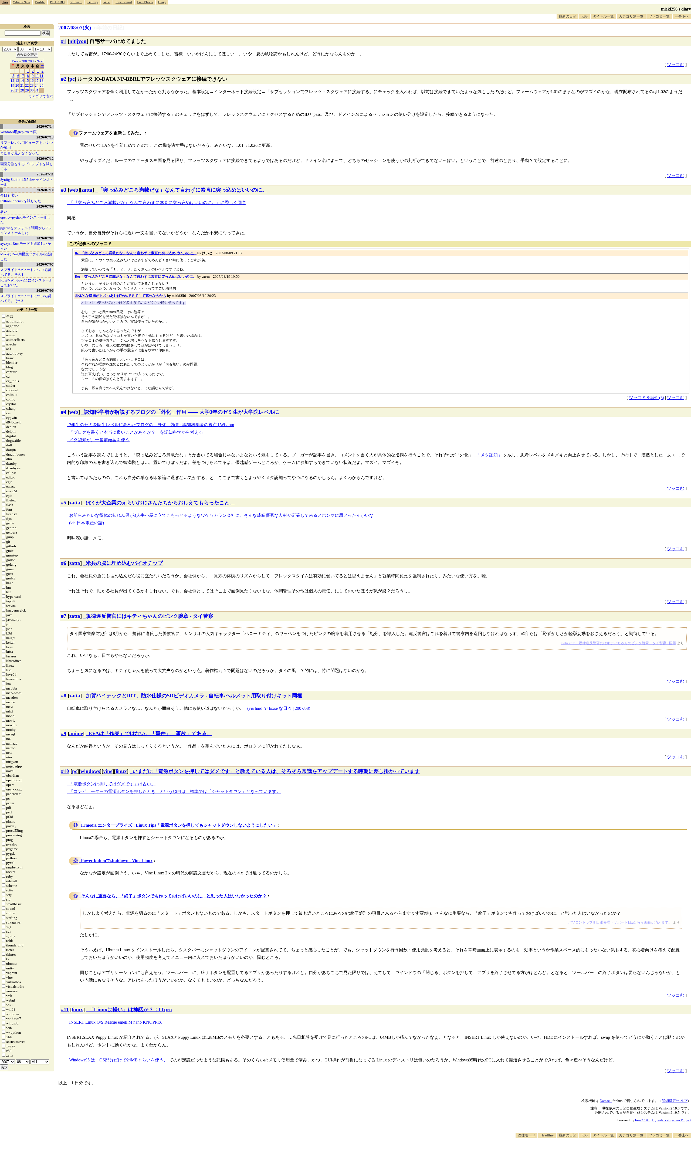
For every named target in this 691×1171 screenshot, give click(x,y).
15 (27, 81)
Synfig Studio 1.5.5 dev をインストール (26, 182)
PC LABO (57, 2)
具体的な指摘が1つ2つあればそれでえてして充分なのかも (120, 296)
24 (37, 85)
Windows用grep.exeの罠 (18, 132)
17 (37, 81)
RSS (584, 16)
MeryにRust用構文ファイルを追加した (26, 256)
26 (12, 90)
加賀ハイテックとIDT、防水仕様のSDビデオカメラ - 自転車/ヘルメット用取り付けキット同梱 (194, 695)
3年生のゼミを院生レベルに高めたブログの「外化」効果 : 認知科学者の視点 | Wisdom (151, 424)
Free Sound (124, 2)
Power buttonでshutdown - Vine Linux (117, 860)
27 (17, 90)
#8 (63, 695)
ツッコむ (675, 64)
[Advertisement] (592, 1154)
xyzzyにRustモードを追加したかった (25, 246)
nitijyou (78, 41)
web (73, 190)
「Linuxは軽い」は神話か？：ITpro (130, 1009)
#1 (63, 41)
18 (41, 81)
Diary (162, 2)
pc (71, 79)
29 (27, 90)
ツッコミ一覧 (659, 16)
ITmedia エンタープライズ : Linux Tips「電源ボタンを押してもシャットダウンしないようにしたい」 (179, 825)
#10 (65, 771)
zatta (87, 190)
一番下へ (682, 16)
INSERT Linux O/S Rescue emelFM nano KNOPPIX (115, 1022)
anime (76, 733)
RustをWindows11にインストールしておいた (26, 282)
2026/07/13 (45, 137)
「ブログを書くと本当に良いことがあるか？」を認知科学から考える (136, 432)
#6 (63, 563)
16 (32, 81)
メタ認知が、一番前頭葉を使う (99, 439)
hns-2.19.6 (643, 1120)
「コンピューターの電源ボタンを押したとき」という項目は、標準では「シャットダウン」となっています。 (175, 791)
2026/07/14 (45, 126)
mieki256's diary (676, 9)
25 (41, 85)
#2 (63, 79)
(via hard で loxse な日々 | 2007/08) (278, 708)
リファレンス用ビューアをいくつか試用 (26, 145)
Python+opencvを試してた (20, 201)
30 (32, 90)
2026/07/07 (45, 264)
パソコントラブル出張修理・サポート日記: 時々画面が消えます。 (620, 922)
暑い (3, 212)
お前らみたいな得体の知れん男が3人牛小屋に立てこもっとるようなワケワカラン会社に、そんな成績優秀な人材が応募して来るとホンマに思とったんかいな (221, 515)
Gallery (92, 2)
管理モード (526, 1135)
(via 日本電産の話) (86, 523)
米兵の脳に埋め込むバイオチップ (124, 563)
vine (107, 771)
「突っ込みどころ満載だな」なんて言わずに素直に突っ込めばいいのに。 (182, 190)
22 (27, 85)
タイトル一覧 (603, 16)
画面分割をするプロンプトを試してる (26, 166)
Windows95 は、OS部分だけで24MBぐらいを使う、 (118, 1060)
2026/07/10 (45, 190)
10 (37, 76)
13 (17, 81)
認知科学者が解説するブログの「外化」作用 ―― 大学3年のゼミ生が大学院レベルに (181, 412)
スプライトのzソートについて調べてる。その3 (25, 298)
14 (22, 81)
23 (32, 85)
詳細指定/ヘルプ (674, 1101)
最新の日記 (567, 16)
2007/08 (27, 61)
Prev (15, 61)
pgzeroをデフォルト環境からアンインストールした (26, 230)
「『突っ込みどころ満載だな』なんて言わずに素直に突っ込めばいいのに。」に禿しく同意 (157, 202)
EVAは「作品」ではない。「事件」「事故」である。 (150, 733)
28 (22, 90)
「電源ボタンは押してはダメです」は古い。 (112, 784)
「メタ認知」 (489, 455)
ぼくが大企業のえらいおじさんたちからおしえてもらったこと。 (160, 502)
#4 (63, 412)
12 (12, 81)
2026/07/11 (45, 174)
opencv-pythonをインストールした (25, 219)
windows (90, 771)
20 (17, 85)
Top (5, 2)
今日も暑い (9, 195)
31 (37, 90)
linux (121, 771)
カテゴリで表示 (40, 96)
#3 (63, 190)
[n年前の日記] (108, 27)
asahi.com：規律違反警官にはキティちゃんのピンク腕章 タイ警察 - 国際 (618, 643)
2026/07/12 (45, 159)
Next (39, 61)
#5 (63, 502)
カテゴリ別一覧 (631, 16)
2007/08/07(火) (74, 27)
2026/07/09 (45, 206)
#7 (63, 616)
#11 (65, 1009)
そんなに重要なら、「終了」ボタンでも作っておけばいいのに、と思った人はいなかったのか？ (174, 896)
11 (41, 76)
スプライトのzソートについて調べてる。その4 (25, 272)
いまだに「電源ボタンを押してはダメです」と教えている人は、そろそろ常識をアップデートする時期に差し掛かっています (276, 771)
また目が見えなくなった (19, 153)
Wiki (106, 2)
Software (76, 2)
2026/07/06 (45, 290)
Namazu (606, 1101)
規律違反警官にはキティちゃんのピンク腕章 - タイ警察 (149, 616)
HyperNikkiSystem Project (671, 1120)
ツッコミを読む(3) (646, 397)
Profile (40, 2)
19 (12, 85)
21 (22, 85)
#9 (63, 733)
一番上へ (682, 1135)
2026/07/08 (45, 238)
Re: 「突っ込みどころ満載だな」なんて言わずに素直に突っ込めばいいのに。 (136, 253)
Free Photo (145, 2)
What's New (21, 2)
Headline (547, 1135)
